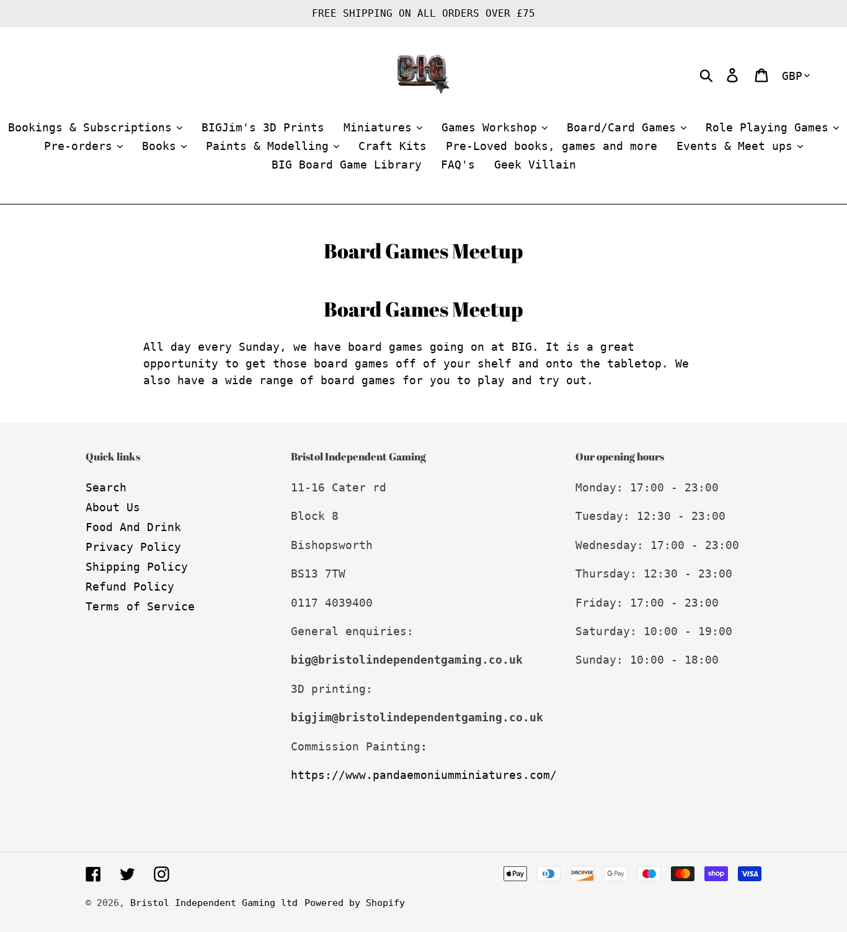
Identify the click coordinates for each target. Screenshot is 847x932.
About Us (113, 507)
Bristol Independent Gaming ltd (214, 902)
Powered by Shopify (354, 902)
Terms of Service (140, 606)
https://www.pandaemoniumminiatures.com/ (424, 774)
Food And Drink (133, 527)
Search (106, 487)
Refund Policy (130, 586)
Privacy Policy (133, 546)
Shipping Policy (137, 566)
